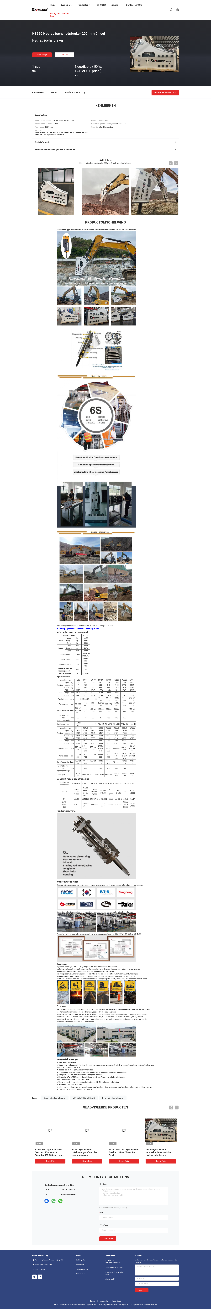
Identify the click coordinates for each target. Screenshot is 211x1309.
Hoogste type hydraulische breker (114, 1273)
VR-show (101, 5)
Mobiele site (104, 1301)
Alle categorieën (111, 1279)
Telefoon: (104, 1225)
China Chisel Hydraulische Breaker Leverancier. (70, 1304)
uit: (101, 1213)
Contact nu (108, 1238)
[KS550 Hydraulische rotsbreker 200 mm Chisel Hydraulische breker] (154, 54)
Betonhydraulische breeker (112, 1098)
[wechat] (60, 1201)
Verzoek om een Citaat (165, 92)
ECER (155, 1304)
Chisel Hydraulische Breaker (54, 1098)
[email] (46, 1201)
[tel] (67, 1201)
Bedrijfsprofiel (80, 1260)
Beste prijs (42, 55)
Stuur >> (141, 1290)
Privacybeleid (116, 1301)
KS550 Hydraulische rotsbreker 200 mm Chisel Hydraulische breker (159, 1152)
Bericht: (103, 1184)
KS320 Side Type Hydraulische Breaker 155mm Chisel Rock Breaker (124, 1152)
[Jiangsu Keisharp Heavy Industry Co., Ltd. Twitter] (34, 1277)
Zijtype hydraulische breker (114, 1267)
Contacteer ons (81, 1274)
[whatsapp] (53, 1201)
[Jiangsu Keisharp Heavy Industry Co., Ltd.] (39, 9)
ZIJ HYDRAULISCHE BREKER (84, 1098)
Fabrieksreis (80, 1264)
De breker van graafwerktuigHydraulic (113, 1261)
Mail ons (64, 55)
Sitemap (92, 1301)
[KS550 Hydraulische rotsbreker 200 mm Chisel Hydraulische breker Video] (105, 191)
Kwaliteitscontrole (82, 1269)
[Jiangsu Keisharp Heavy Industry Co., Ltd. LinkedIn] (40, 1277)
